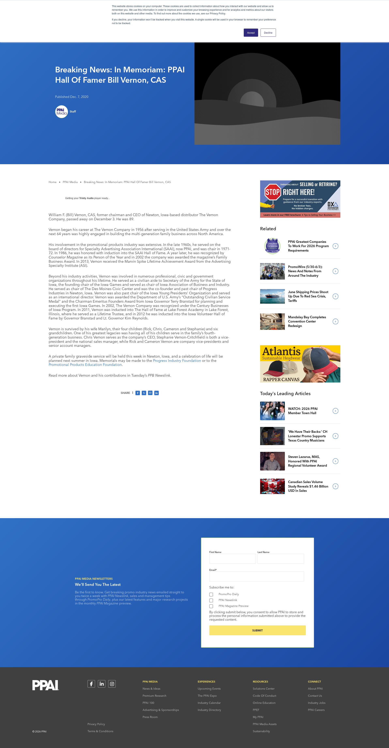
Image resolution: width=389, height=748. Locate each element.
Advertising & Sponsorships (161, 710)
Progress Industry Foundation (177, 360)
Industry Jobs (316, 703)
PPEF (256, 710)
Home (53, 182)
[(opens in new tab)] (300, 216)
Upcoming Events (209, 688)
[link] (272, 246)
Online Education (264, 703)
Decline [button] (268, 32)
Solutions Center (264, 688)
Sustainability (261, 731)
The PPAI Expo (207, 696)
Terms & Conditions (100, 731)
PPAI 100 (148, 703)
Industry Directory (209, 710)
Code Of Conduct (264, 696)
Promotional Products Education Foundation (85, 364)
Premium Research (154, 696)
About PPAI (315, 688)
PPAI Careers (316, 710)
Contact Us (315, 696)
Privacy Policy (96, 724)
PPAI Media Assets (265, 724)
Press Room (150, 717)
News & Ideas (151, 688)
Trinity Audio (86, 198)
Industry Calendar (209, 703)
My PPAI (258, 717)
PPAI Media (70, 182)
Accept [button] (251, 32)
